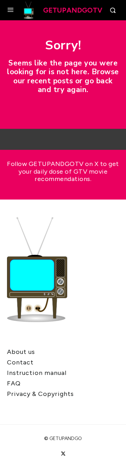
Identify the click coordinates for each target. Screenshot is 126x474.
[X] (62, 453)
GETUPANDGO (65, 438)
